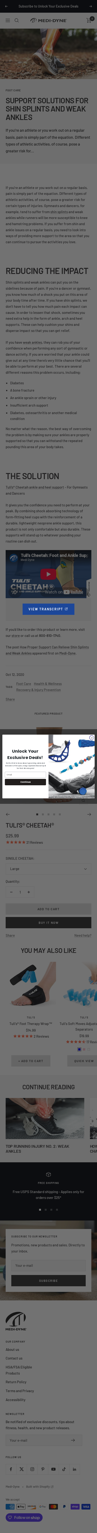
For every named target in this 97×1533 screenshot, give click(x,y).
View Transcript (51, 609)
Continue (25, 782)
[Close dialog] (91, 738)
